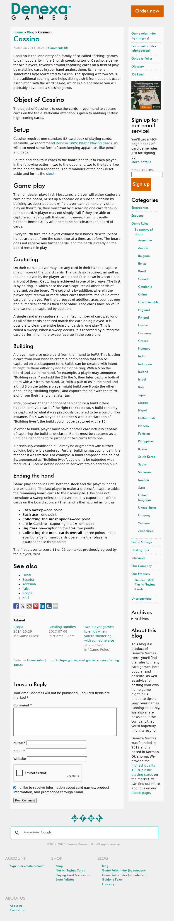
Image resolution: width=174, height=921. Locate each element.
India (141, 356)
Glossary (137, 66)
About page (140, 793)
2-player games (66, 660)
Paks (25, 589)
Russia (142, 449)
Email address (142, 170)
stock (50, 173)
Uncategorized (141, 598)
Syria (141, 487)
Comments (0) (58, 48)
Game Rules (35, 660)
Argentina (145, 240)
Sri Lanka (144, 472)
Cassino (26, 39)
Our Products (140, 574)
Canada (144, 279)
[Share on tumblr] (49, 606)
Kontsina (29, 584)
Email (19, 751)
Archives (142, 619)
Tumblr (99, 818)
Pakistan (144, 433)
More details (141, 162)
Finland (143, 317)
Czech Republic (148, 302)
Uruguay (144, 515)
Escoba (28, 579)
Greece (143, 341)
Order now (147, 11)
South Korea (146, 456)
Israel (142, 379)
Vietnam (144, 523)
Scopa (27, 593)
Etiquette (137, 215)
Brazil (142, 271)
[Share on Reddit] (29, 606)
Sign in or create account (27, 866)
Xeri (25, 598)
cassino (102, 660)
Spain (142, 464)
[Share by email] (55, 606)
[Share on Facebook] (16, 606)
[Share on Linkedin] (42, 606)
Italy (141, 387)
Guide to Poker (141, 58)
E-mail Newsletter (74, 818)
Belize (142, 263)
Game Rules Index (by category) (124, 870)
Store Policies (65, 879)
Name (19, 743)
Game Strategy (141, 542)
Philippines (146, 441)
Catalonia (145, 286)
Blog (30, 32)
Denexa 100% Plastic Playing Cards (84, 143)
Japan (142, 395)
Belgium (144, 256)
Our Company (141, 566)
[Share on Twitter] (22, 606)
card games (87, 660)
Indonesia (145, 364)
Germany (144, 333)
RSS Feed (137, 74)
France (142, 325)
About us (16, 905)
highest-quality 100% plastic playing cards (143, 770)
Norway (143, 426)
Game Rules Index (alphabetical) (124, 875)
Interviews (138, 558)
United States (147, 507)
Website (19, 759)
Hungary (144, 348)
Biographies (139, 207)
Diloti (26, 575)
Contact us (17, 910)
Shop (59, 866)
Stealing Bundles (62, 627)
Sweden (143, 480)
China (142, 294)
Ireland (143, 371)
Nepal (142, 410)
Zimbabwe (145, 531)
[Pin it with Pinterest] (36, 606)
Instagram (91, 818)
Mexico (143, 402)
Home (18, 32)
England (144, 310)
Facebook (83, 818)
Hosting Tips (140, 550)
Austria (143, 248)
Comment (22, 705)
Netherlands (146, 418)
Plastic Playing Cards (70, 870)
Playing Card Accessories (73, 875)
